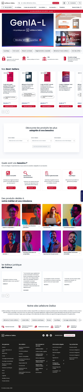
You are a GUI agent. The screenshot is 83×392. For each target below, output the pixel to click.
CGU (54, 355)
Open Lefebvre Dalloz (39, 369)
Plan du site (55, 350)
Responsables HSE (23, 363)
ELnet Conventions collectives (73, 358)
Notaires (21, 353)
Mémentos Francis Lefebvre (61, 51)
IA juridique (6, 51)
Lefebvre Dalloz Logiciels (41, 351)
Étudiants (62, 7)
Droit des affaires (76, 51)
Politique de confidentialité (56, 363)
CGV (54, 360)
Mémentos (4, 353)
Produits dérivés (5, 381)
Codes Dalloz (25, 320)
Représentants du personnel (23, 369)
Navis (3, 370)
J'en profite (51, 11)
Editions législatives (40, 358)
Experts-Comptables (23, 356)
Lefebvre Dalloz (39, 348)
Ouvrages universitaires (69, 320)
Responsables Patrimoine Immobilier (24, 373)
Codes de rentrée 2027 (30, 7)
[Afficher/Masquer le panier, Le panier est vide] (79, 3)
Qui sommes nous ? (57, 347)
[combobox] (39, 3)
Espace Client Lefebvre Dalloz (39, 365)
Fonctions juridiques (23, 351)
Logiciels (4, 375)
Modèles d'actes (6, 378)
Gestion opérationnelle (51, 175)
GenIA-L (4, 347)
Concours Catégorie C (74, 355)
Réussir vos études (27, 51)
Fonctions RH (22, 365)
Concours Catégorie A (74, 350)
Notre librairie (39, 372)
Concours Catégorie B (74, 352)
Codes (3, 356)
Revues (49, 320)
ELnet (3, 373)
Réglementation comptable (42, 51)
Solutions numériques (38, 320)
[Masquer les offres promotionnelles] (81, 11)
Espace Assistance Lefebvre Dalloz (40, 361)
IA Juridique (18, 7)
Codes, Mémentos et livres (7, 350)
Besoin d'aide (75, 7)
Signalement (55, 357)
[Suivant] (7, 111)
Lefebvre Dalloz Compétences (39, 354)
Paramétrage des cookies (57, 367)
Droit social (16, 51)
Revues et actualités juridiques (6, 364)
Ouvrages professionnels (7, 358)
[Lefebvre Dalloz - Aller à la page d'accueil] (8, 3)
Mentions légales (56, 352)
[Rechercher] (55, 3)
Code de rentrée (73, 347)
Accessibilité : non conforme (57, 371)
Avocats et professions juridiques (24, 348)
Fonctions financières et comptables (24, 359)
